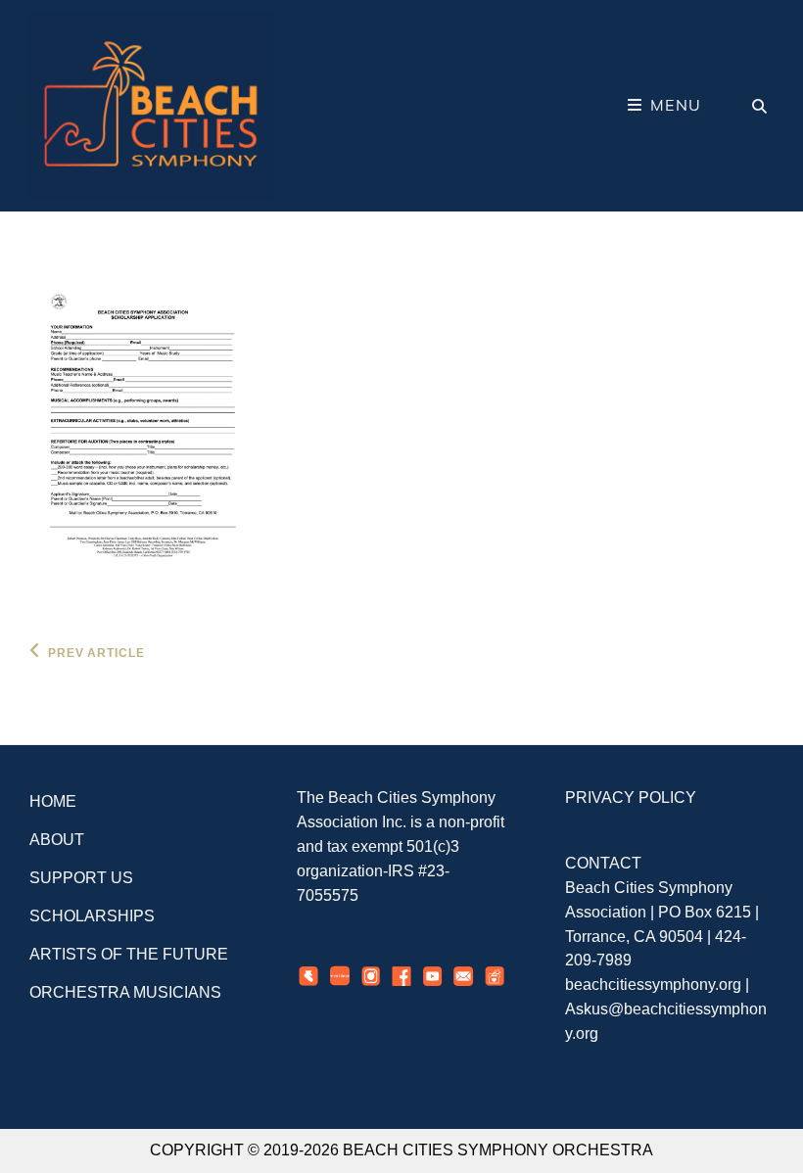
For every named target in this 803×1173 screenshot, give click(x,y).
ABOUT (56, 839)
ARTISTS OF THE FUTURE (128, 954)
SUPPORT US (81, 877)
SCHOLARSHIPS (92, 916)
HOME (52, 801)
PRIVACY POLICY (630, 797)
